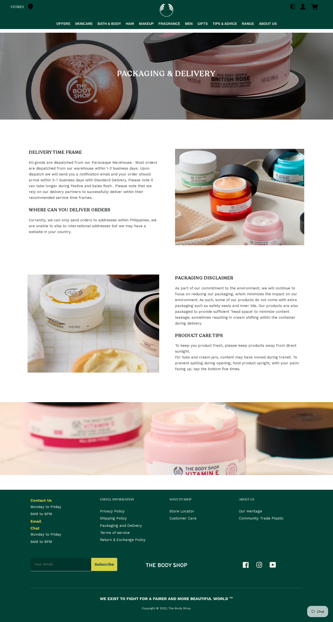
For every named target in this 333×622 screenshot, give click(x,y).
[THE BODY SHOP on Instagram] (261, 566)
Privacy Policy (112, 511)
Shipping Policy (113, 518)
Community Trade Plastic (261, 518)
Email (35, 521)
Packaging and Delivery (121, 525)
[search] (294, 7)
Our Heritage (250, 511)
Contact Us (41, 500)
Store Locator (181, 511)
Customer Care (182, 518)
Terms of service (115, 532)
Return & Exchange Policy (123, 540)
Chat (34, 528)
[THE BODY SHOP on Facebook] (248, 566)
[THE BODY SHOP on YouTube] (275, 566)
